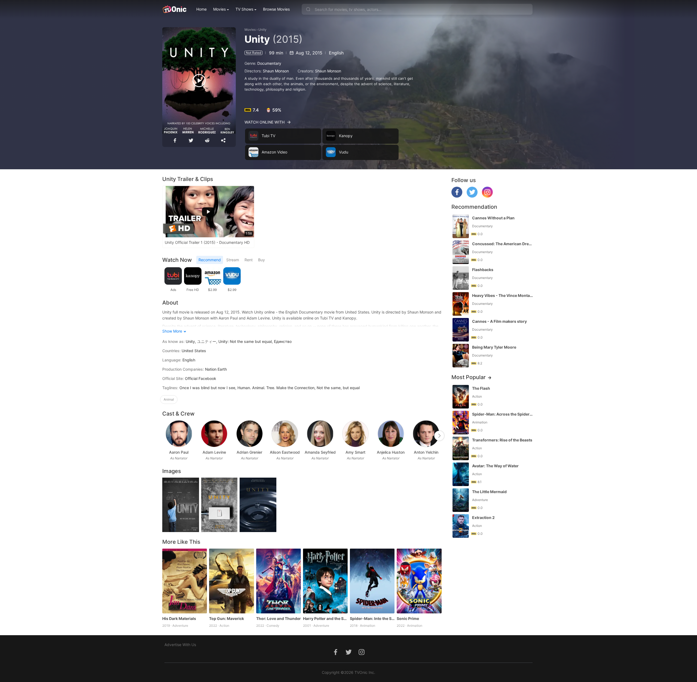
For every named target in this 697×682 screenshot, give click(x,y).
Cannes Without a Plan (493, 218)
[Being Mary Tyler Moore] (461, 355)
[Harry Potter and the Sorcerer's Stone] (325, 580)
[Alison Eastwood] (284, 433)
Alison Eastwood (285, 452)
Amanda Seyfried (320, 452)
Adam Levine (214, 452)
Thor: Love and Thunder (278, 618)
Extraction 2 (483, 517)
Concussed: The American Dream (503, 243)
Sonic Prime (408, 618)
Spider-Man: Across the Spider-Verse (503, 414)
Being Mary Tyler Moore (494, 347)
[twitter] (472, 196)
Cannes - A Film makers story (499, 321)
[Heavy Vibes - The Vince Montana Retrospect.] (461, 304)
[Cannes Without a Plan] (461, 226)
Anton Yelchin (426, 452)
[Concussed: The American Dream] (461, 252)
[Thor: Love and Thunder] (278, 580)
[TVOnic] (174, 9)
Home (201, 9)
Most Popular (468, 377)
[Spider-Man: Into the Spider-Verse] (372, 580)
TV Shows (244, 9)
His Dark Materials (179, 618)
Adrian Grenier (249, 452)
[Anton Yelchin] (426, 433)
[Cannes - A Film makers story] (461, 330)
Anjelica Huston (391, 452)
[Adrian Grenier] (249, 433)
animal (169, 399)
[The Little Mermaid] (461, 500)
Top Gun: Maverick (226, 618)
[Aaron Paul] (179, 433)
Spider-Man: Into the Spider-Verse (372, 618)
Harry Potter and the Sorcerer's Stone (325, 618)
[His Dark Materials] (184, 580)
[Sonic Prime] (419, 580)
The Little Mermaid (489, 491)
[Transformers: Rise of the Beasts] (461, 448)
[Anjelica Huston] (391, 433)
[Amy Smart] (355, 433)
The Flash (481, 388)
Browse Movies (276, 9)
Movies (219, 9)
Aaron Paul (178, 452)
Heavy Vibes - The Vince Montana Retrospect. (503, 295)
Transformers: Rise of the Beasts (502, 440)
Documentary (269, 63)
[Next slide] (439, 436)
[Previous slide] (166, 436)
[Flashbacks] (461, 278)
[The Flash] (461, 396)
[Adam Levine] (214, 433)
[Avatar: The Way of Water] (461, 474)
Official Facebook (200, 378)
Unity (262, 29)
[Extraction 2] (461, 526)
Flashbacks (482, 269)
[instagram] (487, 196)
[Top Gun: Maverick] (231, 580)
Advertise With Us (180, 644)
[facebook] (456, 196)
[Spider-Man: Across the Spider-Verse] (461, 422)
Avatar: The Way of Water (495, 465)
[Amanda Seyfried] (320, 433)
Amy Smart (355, 452)
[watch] (199, 80)
